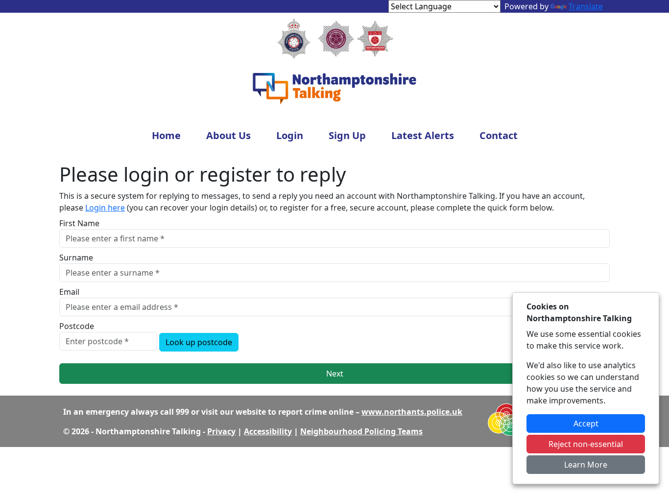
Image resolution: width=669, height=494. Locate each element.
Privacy (221, 431)
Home (166, 135)
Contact (498, 135)
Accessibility (268, 431)
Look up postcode (199, 342)
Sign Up (347, 135)
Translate (586, 6)
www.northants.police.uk (411, 411)
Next (334, 373)
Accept (585, 423)
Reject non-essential (586, 444)
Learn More (585, 464)
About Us (228, 135)
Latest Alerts (422, 135)
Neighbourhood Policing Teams (361, 431)
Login (289, 135)
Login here (105, 207)
